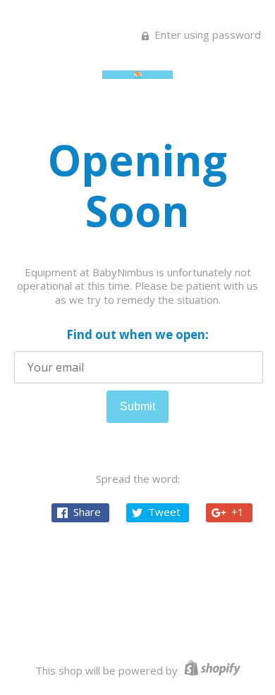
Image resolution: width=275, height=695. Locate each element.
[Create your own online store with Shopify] (210, 670)
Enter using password (206, 34)
